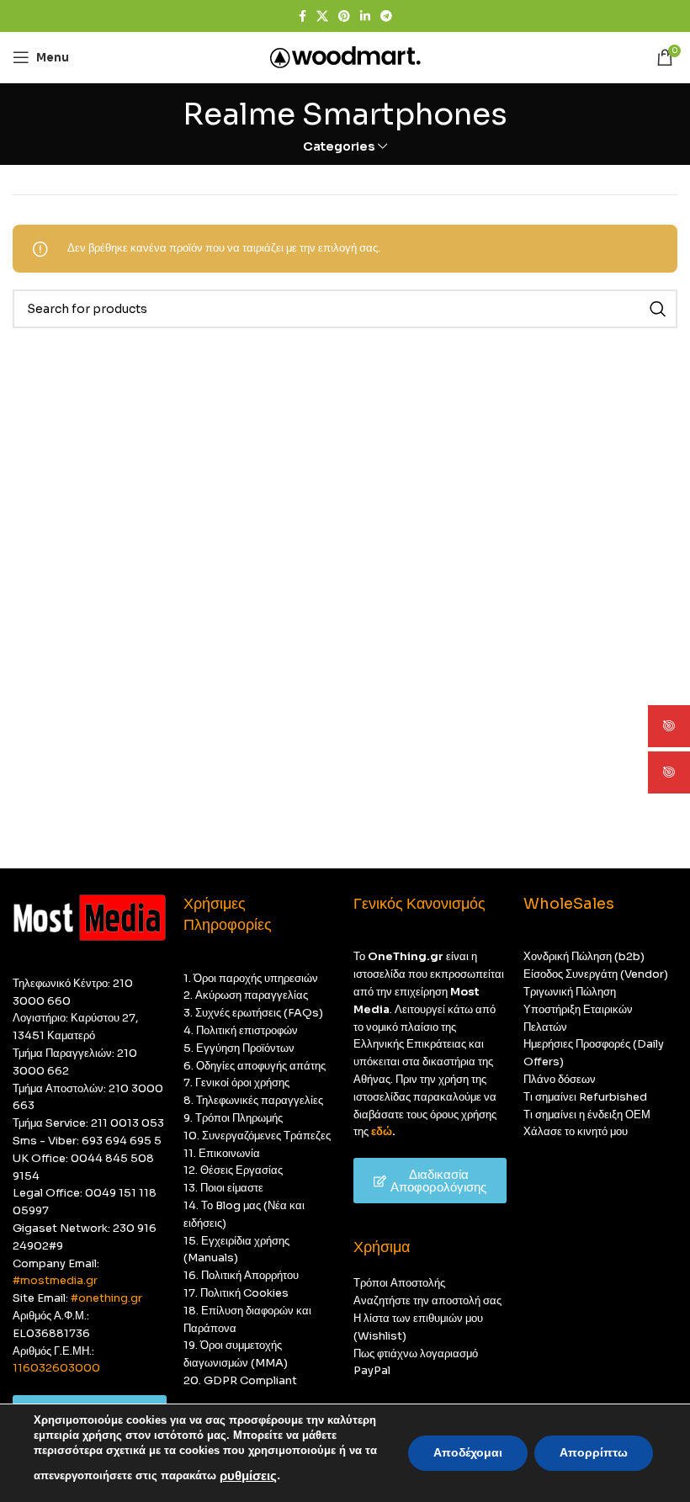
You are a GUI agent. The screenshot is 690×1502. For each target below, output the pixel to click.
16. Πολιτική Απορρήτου (241, 1275)
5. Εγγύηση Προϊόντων (239, 1048)
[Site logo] (345, 56)
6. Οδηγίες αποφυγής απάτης (254, 1066)
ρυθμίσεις (248, 1476)
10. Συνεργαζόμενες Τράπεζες (257, 1135)
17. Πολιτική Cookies (236, 1293)
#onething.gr (106, 1298)
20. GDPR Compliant (240, 1380)
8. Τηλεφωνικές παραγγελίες (253, 1100)
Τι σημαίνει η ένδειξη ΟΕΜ (586, 1114)
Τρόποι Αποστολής (399, 1283)
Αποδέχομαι (467, 1453)
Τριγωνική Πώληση (569, 992)
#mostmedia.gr (55, 1280)
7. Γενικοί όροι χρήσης (236, 1082)
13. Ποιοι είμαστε (223, 1188)
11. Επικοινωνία (221, 1153)
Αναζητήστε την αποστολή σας (427, 1300)
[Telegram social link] (386, 16)
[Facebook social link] (302, 16)
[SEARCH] (658, 308)
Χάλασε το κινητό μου (575, 1131)
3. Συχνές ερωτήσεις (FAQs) (253, 1013)
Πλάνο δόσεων (559, 1079)
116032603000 (56, 1368)
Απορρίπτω (594, 1453)
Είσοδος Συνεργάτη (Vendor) (595, 974)
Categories (339, 146)
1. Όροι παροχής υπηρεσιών (250, 978)
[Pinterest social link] (344, 16)
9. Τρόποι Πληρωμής (233, 1118)
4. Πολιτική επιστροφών (240, 1030)
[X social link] (322, 16)
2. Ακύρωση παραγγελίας (245, 995)
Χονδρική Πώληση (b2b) (584, 956)
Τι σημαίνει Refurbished (585, 1097)
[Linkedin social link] (365, 16)
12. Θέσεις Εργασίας (233, 1170)
